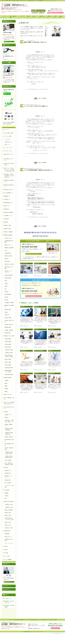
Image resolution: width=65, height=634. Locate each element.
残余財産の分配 (8, 309)
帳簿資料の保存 (8, 332)
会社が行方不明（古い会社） (9, 408)
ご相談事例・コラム (8, 215)
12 (53, 232)
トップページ (5, 17)
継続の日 (6, 417)
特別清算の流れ (8, 473)
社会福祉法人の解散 (9, 367)
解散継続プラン (7, 196)
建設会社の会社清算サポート (9, 185)
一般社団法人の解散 (9, 349)
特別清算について (8, 470)
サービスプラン (22, 17)
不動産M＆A (6, 209)
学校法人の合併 (8, 525)
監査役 (6, 286)
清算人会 (6, 283)
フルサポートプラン (8, 150)
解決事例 (6, 222)
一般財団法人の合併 (9, 507)
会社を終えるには (8, 238)
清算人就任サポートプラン (9, 155)
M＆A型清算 (6, 489)
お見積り (55, 619)
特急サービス (7, 205)
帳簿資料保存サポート (8, 202)
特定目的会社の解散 (9, 374)
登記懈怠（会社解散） (9, 330)
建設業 (6, 383)
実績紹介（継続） (7, 228)
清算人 (6, 280)
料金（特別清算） (8, 482)
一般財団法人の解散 (9, 352)
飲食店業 (6, 388)
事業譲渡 (6, 493)
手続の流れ (28, 17)
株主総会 (6, 291)
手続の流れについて (9, 141)
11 (55, 232)
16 (43, 232)
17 (40, 232)
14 (48, 232)
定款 (5, 288)
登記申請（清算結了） (9, 324)
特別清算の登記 (8, 480)
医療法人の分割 (8, 515)
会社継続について (8, 414)
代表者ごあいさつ (42, 17)
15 (45, 232)
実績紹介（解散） (7, 225)
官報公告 (6, 299)
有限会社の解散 (8, 338)
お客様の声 (61, 17)
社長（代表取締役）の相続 (9, 398)
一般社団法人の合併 (9, 504)
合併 (5, 498)
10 (34, 236)
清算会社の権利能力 (9, 275)
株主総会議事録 (8, 294)
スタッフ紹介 (7, 556)
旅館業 (6, 391)
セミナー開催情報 (7, 559)
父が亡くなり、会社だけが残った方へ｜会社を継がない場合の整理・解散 (9, 169)
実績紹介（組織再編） (8, 231)
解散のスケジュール (9, 244)
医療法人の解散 (8, 359)
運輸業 (6, 386)
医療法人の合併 (8, 512)
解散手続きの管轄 (8, 255)
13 (50, 232)
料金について (35, 17)
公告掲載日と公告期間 (9, 302)
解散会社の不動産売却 (8, 212)
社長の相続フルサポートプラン (9, 159)
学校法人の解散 (8, 364)
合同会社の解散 (8, 341)
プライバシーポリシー (9, 543)
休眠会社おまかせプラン (9, 189)
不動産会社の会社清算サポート (9, 181)
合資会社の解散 (8, 344)
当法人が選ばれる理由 (13, 17)
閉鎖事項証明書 (8, 327)
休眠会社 (6, 258)
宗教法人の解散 (8, 362)
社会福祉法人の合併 (9, 527)
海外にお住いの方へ (8, 394)
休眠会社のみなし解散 (9, 264)
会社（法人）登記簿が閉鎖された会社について (9, 403)
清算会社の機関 (8, 277)
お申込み (55, 17)
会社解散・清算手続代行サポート (15, 5)
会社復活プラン (7, 199)
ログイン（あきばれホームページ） (57, 633)
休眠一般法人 (7, 261)
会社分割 (6, 495)
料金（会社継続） (8, 460)
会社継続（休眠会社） (9, 436)
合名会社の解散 (8, 347)
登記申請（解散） (8, 317)
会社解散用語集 (8, 253)
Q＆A (6, 250)
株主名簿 (6, 297)
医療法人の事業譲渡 (9, 509)
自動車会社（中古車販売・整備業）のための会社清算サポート (9, 176)
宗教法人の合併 (8, 522)
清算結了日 (7, 314)
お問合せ (6, 546)
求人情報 (6, 552)
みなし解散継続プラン (8, 192)
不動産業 (6, 380)
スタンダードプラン (8, 147)
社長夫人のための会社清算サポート (9, 164)
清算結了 (6, 312)
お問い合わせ (49, 17)
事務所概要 (7, 533)
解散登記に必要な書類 (9, 247)
